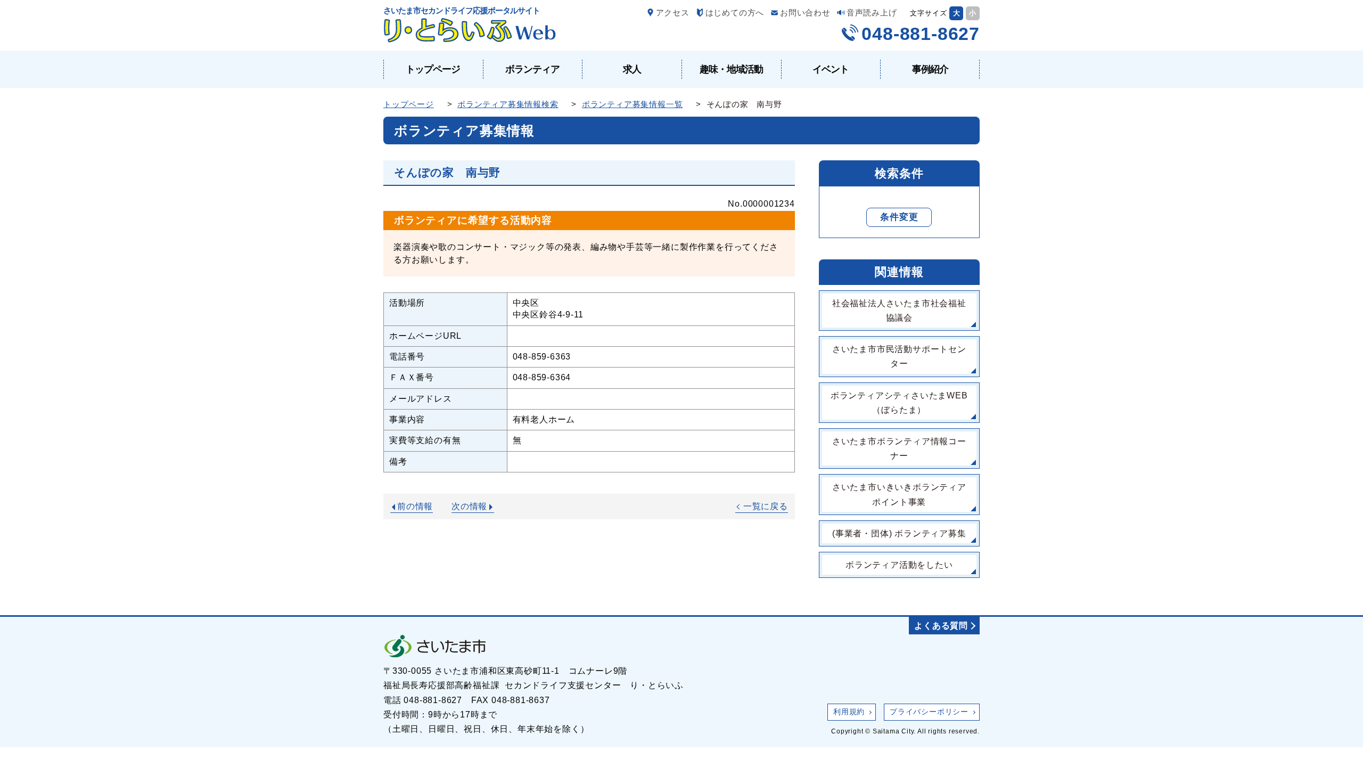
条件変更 (899, 217)
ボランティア (532, 69)
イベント (830, 69)
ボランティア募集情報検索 (508, 104)
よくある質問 (941, 625)
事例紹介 (930, 69)
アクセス (672, 12)
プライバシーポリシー (929, 711)
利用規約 (849, 711)
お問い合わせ (805, 12)
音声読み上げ (872, 12)
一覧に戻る (765, 506)
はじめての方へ (735, 12)
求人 (632, 69)
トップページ (433, 69)
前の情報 (415, 506)
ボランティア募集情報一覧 (632, 104)
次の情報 (469, 506)
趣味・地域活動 (731, 69)
